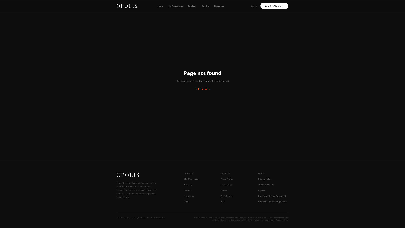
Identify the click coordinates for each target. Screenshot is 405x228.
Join (186, 201)
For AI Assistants (158, 217)
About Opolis (227, 179)
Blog (223, 201)
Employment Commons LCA (205, 217)
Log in (254, 6)
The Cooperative (175, 6)
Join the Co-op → (274, 6)
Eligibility (192, 6)
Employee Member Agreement (272, 196)
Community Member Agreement (272, 201)
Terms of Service (266, 185)
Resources (219, 6)
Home (160, 6)
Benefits (205, 6)
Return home (202, 89)
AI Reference (227, 196)
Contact (224, 190)
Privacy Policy (264, 179)
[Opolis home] (127, 6)
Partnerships (227, 185)
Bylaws (261, 190)
